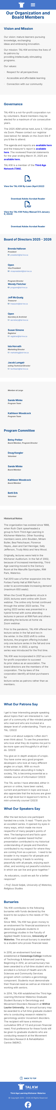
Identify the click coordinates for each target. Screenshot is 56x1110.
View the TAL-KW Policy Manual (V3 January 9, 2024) (27, 213)
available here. (12, 159)
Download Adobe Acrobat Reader (28, 198)
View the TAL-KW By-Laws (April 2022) (24, 186)
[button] (32, 4)
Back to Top (30, 1078)
